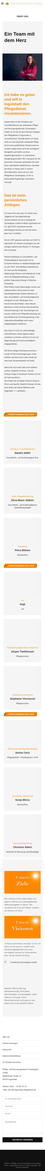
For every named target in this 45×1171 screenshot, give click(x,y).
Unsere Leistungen (10, 1043)
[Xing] (38, 10)
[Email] (36, 10)
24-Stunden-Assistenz (11, 1062)
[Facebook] (25, 10)
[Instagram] (28, 10)
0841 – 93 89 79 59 (18, 1086)
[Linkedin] (31, 10)
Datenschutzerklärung (11, 1056)
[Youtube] (33, 10)
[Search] (42, 10)
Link (15, 391)
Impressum (6, 1050)
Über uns (6, 1037)
